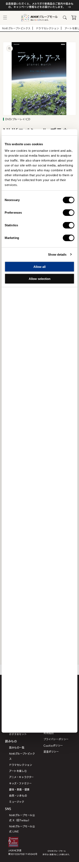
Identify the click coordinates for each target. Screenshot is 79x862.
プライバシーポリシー (56, 739)
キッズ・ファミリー (20, 783)
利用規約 (49, 733)
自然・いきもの (18, 795)
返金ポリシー (51, 751)
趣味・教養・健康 (19, 789)
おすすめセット (18, 734)
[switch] (68, 212)
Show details (57, 254)
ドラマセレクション (20, 765)
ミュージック (16, 801)
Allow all (39, 266)
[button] (5, 17)
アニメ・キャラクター (21, 777)
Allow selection (39, 278)
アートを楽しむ (18, 771)
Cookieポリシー (53, 745)
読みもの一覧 (17, 747)
